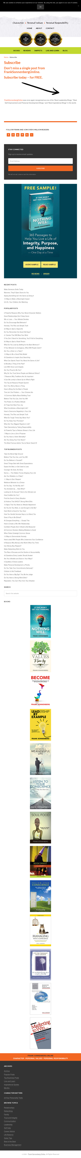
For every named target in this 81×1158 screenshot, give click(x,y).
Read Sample (49, 264)
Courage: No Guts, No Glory (13, 470)
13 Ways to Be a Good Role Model (15, 354)
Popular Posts (9, 1074)
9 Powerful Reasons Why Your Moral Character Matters (22, 313)
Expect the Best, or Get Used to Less (16, 466)
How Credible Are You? (12, 495)
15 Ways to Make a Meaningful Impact (17, 299)
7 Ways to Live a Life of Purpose (15, 433)
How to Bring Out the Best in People (16, 389)
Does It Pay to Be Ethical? (12, 517)
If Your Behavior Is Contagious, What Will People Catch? (23, 348)
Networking (8, 1111)
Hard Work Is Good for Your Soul (15, 511)
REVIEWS (35, 273)
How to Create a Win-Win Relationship (17, 524)
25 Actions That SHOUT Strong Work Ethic (18, 501)
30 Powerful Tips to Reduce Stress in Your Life (19, 430)
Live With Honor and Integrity (13, 367)
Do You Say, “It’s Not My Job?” (14, 485)
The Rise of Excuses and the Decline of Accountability (22, 552)
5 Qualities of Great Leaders (13, 562)
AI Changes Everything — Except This (16, 520)
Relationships (9, 1107)
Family (6, 1114)
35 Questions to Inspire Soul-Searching (17, 357)
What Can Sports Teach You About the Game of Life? (22, 360)
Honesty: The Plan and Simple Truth (16, 325)
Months (6, 1088)
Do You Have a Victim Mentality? (15, 437)
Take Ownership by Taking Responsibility (17, 427)
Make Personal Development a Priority (17, 565)
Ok (40, 7)
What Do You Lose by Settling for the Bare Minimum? (22, 345)
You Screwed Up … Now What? (14, 489)
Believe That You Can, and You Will (16, 457)
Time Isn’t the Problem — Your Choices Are (18, 392)
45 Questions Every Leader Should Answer (18, 555)
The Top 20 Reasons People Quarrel (16, 383)
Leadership (8, 1124)
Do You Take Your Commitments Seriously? (18, 568)
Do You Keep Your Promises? (14, 421)
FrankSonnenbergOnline (13, 100)
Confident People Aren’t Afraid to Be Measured (19, 527)
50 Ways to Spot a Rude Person (14, 341)
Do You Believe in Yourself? (13, 460)
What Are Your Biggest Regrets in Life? (17, 424)
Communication (10, 1121)
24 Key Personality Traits (13, 1098)
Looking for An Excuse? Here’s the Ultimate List (20, 492)
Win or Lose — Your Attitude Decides (16, 319)
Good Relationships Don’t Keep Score (16, 316)
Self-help (7, 1128)
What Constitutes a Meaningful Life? (16, 408)
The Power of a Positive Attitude (14, 402)
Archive (7, 1071)
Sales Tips (8, 1138)
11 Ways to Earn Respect (12, 479)
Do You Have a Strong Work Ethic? (15, 577)
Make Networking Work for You (14, 549)
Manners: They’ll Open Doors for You (16, 292)
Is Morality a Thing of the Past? (14, 364)
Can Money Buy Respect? (12, 546)
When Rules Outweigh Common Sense (17, 533)
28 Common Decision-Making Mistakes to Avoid (20, 530)
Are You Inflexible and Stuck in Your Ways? (18, 558)
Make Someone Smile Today (13, 289)
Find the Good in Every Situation (15, 498)
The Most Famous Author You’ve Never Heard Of (20, 443)
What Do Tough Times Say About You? (17, 417)
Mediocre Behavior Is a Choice (14, 482)
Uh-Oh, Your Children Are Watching (16, 302)
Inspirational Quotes (11, 1084)
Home (6, 57)
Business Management (12, 1145)
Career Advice (9, 1131)
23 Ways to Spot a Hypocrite (13, 329)
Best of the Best (10, 1141)
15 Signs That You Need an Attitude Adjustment (20, 505)
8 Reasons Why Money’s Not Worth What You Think (21, 543)
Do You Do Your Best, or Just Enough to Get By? (20, 508)
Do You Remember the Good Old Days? (17, 332)
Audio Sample (31, 264)
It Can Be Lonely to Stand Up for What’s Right (19, 379)
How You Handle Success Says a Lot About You (20, 514)
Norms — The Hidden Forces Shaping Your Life (20, 473)
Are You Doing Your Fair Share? (14, 440)
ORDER (46, 273)
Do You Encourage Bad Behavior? (15, 322)
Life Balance (8, 1134)
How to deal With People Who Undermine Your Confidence (23, 539)
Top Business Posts (11, 1078)
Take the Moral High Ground (13, 454)
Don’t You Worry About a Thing (14, 386)
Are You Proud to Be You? (12, 370)
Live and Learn (9, 1081)
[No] (78, 6)
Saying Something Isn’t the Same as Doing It (19, 296)
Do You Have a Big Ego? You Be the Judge (18, 574)
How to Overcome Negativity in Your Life (17, 411)
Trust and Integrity (10, 1118)
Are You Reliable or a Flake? (13, 476)
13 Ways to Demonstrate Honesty (15, 536)
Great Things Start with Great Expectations (18, 463)
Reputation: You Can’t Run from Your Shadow (19, 581)
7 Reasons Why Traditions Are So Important (18, 376)
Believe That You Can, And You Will (16, 398)
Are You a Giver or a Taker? (13, 351)
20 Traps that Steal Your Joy (13, 405)
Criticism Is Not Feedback (12, 571)
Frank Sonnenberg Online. (37, 1154)
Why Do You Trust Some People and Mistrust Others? (22, 373)
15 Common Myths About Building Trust (17, 395)
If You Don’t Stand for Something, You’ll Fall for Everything (23, 338)
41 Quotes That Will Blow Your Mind (16, 335)
